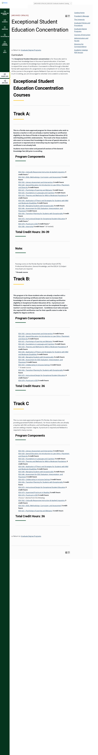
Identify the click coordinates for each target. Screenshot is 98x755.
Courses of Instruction (82, 35)
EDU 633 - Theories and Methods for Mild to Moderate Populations (42, 195)
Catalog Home (79, 13)
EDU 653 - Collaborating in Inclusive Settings (34, 365)
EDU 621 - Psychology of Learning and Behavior (35, 190)
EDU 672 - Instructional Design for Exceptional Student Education (41, 219)
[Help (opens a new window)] (69, 16)
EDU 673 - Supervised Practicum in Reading (33, 492)
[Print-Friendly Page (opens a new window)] (66, 16)
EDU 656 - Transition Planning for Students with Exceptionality (40, 214)
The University (79, 19)
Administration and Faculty (81, 39)
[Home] (12, 4)
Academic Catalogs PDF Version (81, 51)
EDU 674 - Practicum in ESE (28, 224)
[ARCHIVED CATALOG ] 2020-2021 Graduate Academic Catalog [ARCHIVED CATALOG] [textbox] (53, 3)
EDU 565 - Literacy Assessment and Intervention (35, 182)
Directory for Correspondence (80, 45)
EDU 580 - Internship (25, 226)
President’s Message (81, 16)
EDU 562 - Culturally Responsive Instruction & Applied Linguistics (41, 172)
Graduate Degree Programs (31, 50)
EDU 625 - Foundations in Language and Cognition (36, 193)
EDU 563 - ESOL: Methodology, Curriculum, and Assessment (39, 177)
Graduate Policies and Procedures (82, 24)
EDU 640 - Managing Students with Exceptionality (36, 206)
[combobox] (53, 3)
